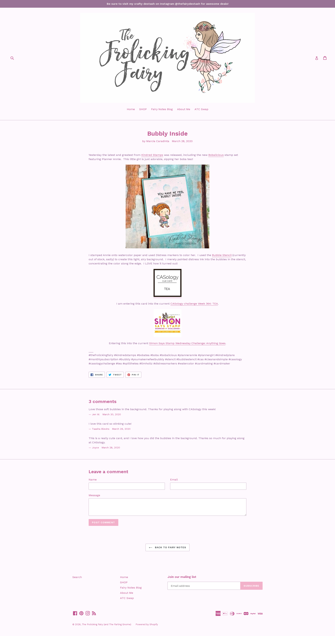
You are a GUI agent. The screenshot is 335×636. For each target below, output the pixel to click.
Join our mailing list (182, 577)
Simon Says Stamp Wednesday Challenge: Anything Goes (187, 343)
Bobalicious (216, 155)
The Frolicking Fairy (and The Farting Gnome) (106, 624)
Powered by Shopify (147, 624)
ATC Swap (201, 109)
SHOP (143, 109)
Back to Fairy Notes (170, 547)
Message (94, 495)
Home (131, 109)
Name (93, 479)
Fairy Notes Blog (162, 109)
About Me (183, 109)
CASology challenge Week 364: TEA (194, 303)
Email (174, 479)
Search (77, 577)
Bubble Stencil (222, 255)
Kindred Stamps (152, 155)
